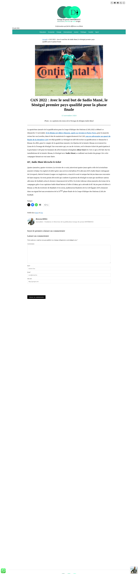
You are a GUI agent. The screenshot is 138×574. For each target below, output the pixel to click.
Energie (59, 32)
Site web (29, 278)
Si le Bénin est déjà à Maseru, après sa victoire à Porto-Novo (71, 133)
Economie (51, 32)
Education (43, 32)
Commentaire (30, 244)
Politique (83, 32)
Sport (97, 32)
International (67, 32)
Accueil (44, 39)
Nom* (28, 265)
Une (41, 213)
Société (90, 32)
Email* (29, 272)
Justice (76, 32)
